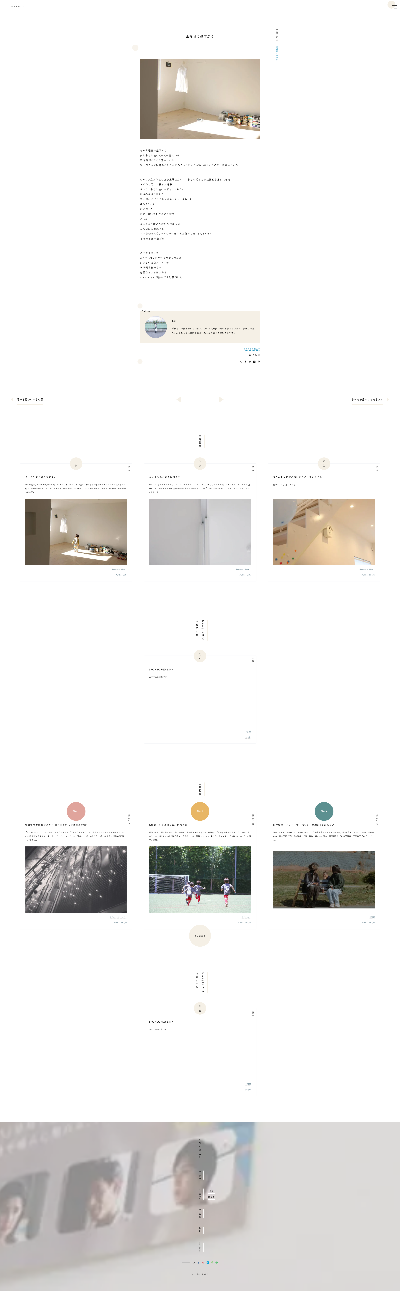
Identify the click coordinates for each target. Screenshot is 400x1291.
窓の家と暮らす (277, 53)
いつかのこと (18, 6)
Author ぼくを (368, 575)
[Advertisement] (200, 705)
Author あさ (121, 575)
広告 (249, 732)
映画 (373, 917)
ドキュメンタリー (119, 917)
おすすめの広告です (158, 677)
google (248, 737)
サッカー (247, 917)
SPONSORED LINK (161, 669)
